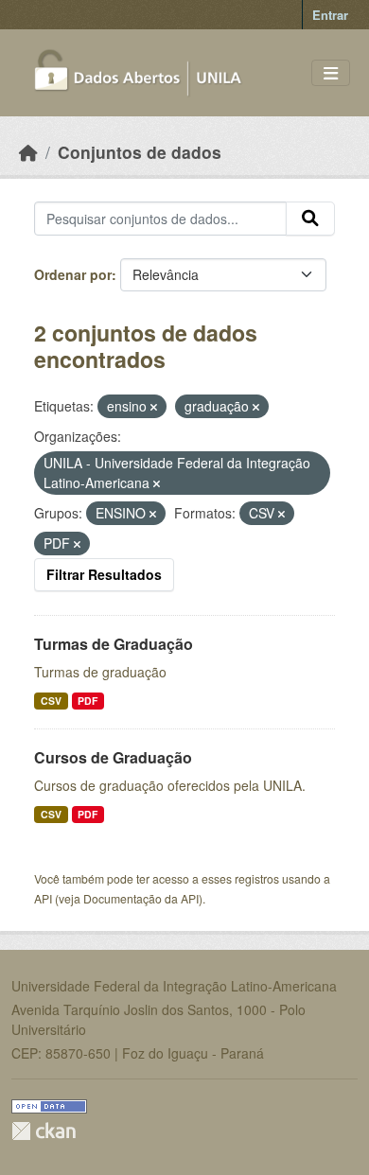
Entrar (330, 15)
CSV (51, 700)
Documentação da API (141, 898)
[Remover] (153, 406)
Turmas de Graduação (113, 644)
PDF (87, 700)
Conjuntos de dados (139, 152)
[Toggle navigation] (330, 73)
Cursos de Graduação (113, 757)
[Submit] (310, 219)
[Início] (28, 152)
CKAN (43, 1131)
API (43, 898)
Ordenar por (73, 274)
